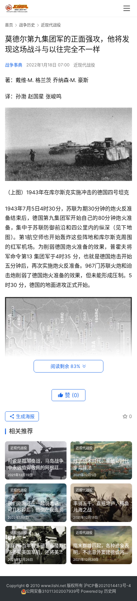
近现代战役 (84, 64)
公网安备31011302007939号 (53, 591)
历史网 (110, 591)
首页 (9, 25)
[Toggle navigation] (127, 8)
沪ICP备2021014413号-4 (107, 585)
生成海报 (25, 416)
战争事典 (13, 64)
